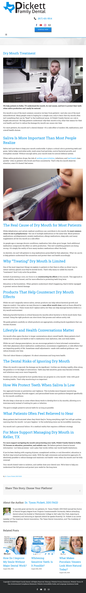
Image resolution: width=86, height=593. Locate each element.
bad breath (72, 158)
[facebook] (36, 25)
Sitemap (48, 582)
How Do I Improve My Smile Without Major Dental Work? (15, 561)
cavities (39, 158)
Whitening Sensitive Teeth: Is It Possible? (42, 561)
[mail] (49, 25)
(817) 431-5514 (45, 18)
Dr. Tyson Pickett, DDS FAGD (13, 476)
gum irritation (49, 158)
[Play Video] (43, 80)
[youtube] (41, 25)
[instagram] (45, 25)
